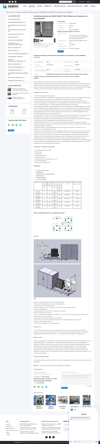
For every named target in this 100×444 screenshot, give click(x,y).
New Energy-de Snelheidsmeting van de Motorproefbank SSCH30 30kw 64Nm (74, 407)
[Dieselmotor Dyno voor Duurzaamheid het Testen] (9, 98)
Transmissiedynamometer (14, 34)
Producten (32, 6)
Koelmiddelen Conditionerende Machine (18, 73)
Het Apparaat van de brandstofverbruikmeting (14, 43)
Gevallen (92, 6)
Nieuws (86, 6)
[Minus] (96, 409)
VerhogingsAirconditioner (14, 70)
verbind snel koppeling (13, 64)
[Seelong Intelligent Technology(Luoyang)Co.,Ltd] (10, 6)
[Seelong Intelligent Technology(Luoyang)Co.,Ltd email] (10, 125)
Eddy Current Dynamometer (15, 77)
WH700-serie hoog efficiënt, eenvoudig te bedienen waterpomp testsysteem (20, 90)
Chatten (60, 51)
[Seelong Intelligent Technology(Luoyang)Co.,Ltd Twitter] (12, 2)
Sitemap (8, 434)
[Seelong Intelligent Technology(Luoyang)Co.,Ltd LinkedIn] (15, 2)
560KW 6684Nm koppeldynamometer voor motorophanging (29, 424)
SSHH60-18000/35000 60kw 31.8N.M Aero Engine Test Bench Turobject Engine (51, 407)
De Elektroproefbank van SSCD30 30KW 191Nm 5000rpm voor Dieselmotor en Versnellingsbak (44, 45)
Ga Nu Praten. (82, 1)
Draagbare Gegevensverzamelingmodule (15, 60)
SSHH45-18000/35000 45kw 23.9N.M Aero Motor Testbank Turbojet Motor (39, 407)
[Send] (96, 441)
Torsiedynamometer (13, 19)
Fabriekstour (48, 6)
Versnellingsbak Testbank (14, 56)
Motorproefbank (12, 50)
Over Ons (39, 6)
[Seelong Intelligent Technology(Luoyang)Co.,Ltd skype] (21, 125)
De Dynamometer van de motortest (17, 25)
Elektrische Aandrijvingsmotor (15, 67)
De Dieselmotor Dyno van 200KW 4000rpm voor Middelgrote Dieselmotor (51, 432)
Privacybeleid (18, 442)
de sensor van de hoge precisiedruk (17, 53)
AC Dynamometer (12, 37)
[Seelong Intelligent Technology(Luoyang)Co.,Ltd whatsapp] (13, 125)
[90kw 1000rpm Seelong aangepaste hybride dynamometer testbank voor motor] (63, 400)
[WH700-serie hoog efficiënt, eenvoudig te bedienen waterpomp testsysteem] (9, 89)
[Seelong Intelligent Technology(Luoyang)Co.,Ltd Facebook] (9, 2)
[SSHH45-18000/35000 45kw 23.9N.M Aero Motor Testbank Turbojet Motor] (39, 400)
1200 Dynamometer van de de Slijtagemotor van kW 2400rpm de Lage (29, 432)
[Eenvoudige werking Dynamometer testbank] (9, 94)
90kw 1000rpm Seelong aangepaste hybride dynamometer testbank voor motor (62, 407)
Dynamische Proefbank (21, 12)
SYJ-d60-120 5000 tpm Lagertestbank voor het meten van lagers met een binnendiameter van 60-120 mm (86, 407)
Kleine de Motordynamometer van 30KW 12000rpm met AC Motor (51, 424)
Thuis (24, 6)
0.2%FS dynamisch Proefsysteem (63, 365)
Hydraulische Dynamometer (15, 80)
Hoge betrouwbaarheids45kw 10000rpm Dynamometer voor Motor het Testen (51, 428)
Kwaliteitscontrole (60, 6)
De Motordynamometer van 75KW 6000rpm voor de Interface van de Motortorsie (28, 428)
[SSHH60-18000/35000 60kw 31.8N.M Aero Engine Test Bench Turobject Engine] (51, 400)
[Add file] (71, 441)
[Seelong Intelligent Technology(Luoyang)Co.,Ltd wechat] (17, 125)
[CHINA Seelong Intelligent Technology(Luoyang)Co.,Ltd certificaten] (12, 111)
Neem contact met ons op (75, 6)
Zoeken (73, 1)
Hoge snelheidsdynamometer (15, 22)
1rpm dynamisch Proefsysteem (47, 365)
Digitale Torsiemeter (13, 47)
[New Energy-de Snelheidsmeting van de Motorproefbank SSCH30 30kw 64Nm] (74, 400)
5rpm (38, 365)
